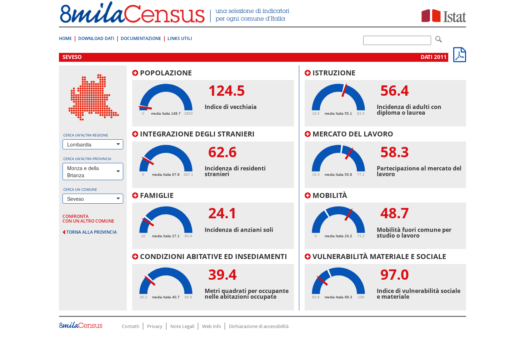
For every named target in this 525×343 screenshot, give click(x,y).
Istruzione (333, 73)
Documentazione (141, 38)
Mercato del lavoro (352, 134)
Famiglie (156, 195)
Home (65, 38)
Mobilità (329, 195)
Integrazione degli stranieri (196, 134)
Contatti (130, 326)
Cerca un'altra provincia (87, 158)
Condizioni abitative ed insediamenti (212, 256)
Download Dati (96, 38)
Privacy (154, 326)
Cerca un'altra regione (85, 135)
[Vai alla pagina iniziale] (175, 19)
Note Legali (182, 326)
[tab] (213, 98)
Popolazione (165, 73)
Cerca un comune (80, 189)
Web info (211, 326)
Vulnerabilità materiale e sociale (378, 256)
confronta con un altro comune (88, 218)
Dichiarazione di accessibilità (259, 326)
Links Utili (180, 38)
